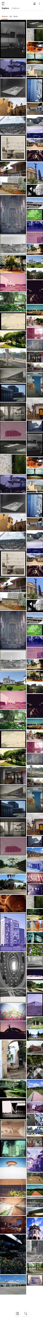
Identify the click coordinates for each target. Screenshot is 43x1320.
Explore (5, 8)
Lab (10, 16)
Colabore (15, 8)
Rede (16, 16)
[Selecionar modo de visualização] (17, 1313)
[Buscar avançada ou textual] (25, 1313)
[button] (34, 4)
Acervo (5, 16)
